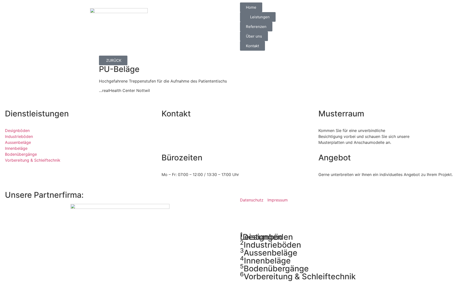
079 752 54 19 (187, 136)
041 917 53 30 (191, 130)
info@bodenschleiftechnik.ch (203, 142)
